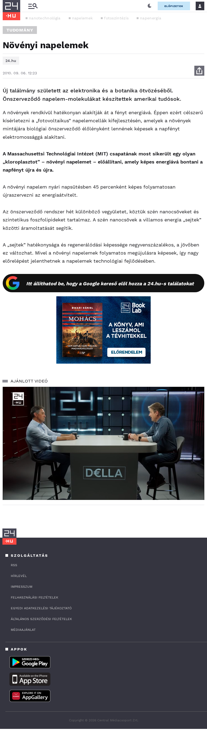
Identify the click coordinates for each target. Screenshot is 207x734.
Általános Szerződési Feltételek (41, 619)
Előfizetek (173, 6)
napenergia (150, 18)
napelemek (82, 18)
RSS (14, 565)
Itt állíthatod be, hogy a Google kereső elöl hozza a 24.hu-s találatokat (110, 283)
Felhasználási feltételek (34, 597)
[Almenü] (33, 6)
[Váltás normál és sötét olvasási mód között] (149, 6)
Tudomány (19, 30)
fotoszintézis (116, 18)
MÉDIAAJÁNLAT (23, 630)
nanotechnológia (45, 18)
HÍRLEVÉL (19, 576)
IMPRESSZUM (21, 587)
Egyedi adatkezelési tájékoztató (41, 608)
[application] (103, 443)
